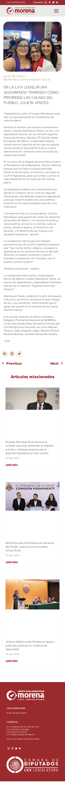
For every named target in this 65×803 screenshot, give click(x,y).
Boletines (11, 79)
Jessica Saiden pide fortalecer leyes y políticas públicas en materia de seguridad (30, 645)
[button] (5, 354)
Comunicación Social (34, 79)
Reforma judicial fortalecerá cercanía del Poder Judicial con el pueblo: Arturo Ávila (30, 546)
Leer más (12, 465)
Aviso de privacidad (16, 713)
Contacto (38, 2)
